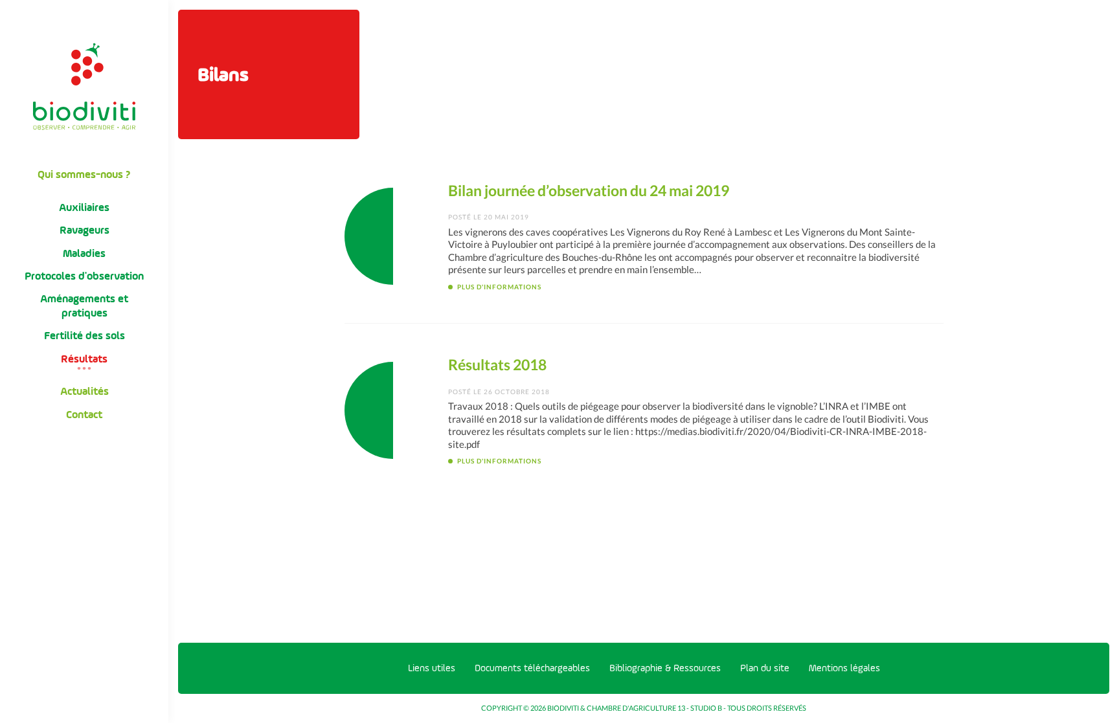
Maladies (84, 253)
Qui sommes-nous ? (84, 174)
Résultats (84, 359)
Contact (84, 414)
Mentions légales (844, 668)
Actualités (84, 391)
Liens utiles (431, 668)
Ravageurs (84, 230)
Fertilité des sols (84, 335)
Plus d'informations (499, 287)
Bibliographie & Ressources (665, 668)
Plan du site (764, 668)
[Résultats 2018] (393, 410)
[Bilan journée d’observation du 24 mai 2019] (393, 236)
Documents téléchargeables (532, 668)
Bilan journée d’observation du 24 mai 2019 (588, 190)
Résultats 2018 (497, 364)
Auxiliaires (84, 207)
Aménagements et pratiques (84, 305)
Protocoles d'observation (84, 276)
